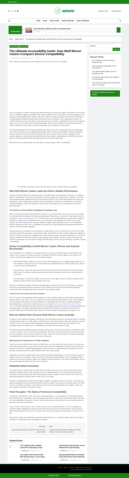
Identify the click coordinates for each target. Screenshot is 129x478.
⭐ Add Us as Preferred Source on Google (103, 93)
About (65, 467)
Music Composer (83, 21)
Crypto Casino (24, 46)
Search (93, 46)
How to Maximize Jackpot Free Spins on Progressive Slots (52, 29)
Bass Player (54, 21)
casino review (14, 46)
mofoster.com (63, 475)
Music (45, 21)
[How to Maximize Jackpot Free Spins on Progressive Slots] (28, 31)
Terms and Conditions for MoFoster (81, 469)
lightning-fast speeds (16, 123)
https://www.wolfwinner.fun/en (28, 218)
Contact (71, 467)
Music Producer (68, 21)
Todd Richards (15, 58)
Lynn (54, 417)
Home (38, 21)
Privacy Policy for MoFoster (83, 467)
